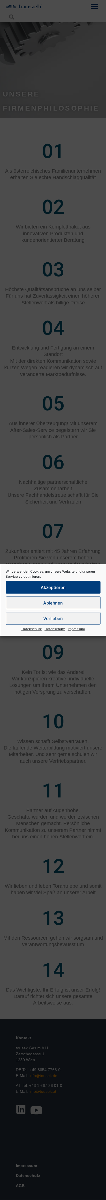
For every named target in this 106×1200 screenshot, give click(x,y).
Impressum (76, 629)
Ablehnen (53, 602)
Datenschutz (31, 629)
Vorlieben (53, 618)
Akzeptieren (53, 587)
